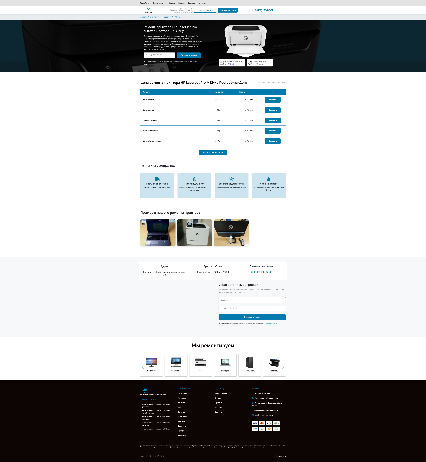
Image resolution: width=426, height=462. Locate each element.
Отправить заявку (189, 55)
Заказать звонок (205, 10)
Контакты (202, 3)
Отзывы (172, 3)
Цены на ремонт (159, 3)
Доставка (191, 3)
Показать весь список (213, 152)
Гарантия (181, 3)
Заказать (273, 100)
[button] (142, 367)
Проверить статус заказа (228, 10)
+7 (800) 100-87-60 (261, 272)
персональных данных (270, 323)
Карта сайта (281, 456)
